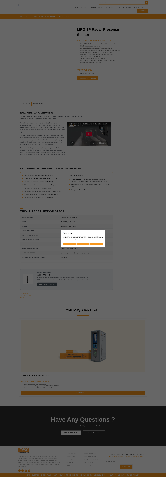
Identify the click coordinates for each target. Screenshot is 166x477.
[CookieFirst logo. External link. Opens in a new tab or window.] (63, 232)
